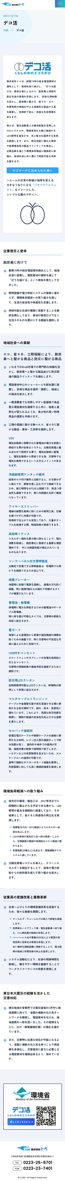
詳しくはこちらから (20, 1121)
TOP (5, 30)
